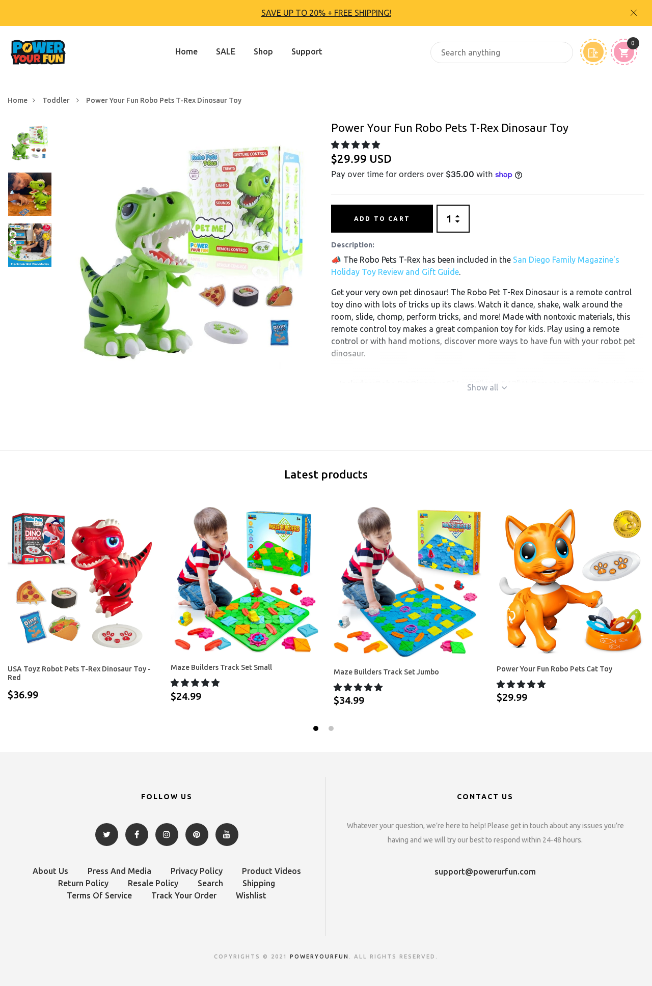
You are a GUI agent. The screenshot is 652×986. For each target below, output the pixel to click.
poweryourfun (319, 956)
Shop (263, 51)
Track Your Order (183, 895)
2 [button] (332, 730)
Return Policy (83, 883)
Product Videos (271, 871)
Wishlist (251, 895)
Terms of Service (99, 895)
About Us (50, 871)
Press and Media (119, 871)
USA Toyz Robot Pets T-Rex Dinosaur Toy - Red (79, 673)
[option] (326, 13)
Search (210, 883)
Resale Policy (153, 883)
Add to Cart (382, 218)
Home (186, 51)
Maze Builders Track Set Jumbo (386, 672)
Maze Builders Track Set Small (221, 667)
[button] (356, 144)
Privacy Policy (197, 871)
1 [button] (317, 730)
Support (306, 51)
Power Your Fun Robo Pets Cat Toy (554, 669)
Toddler (56, 100)
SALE (225, 51)
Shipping (258, 883)
